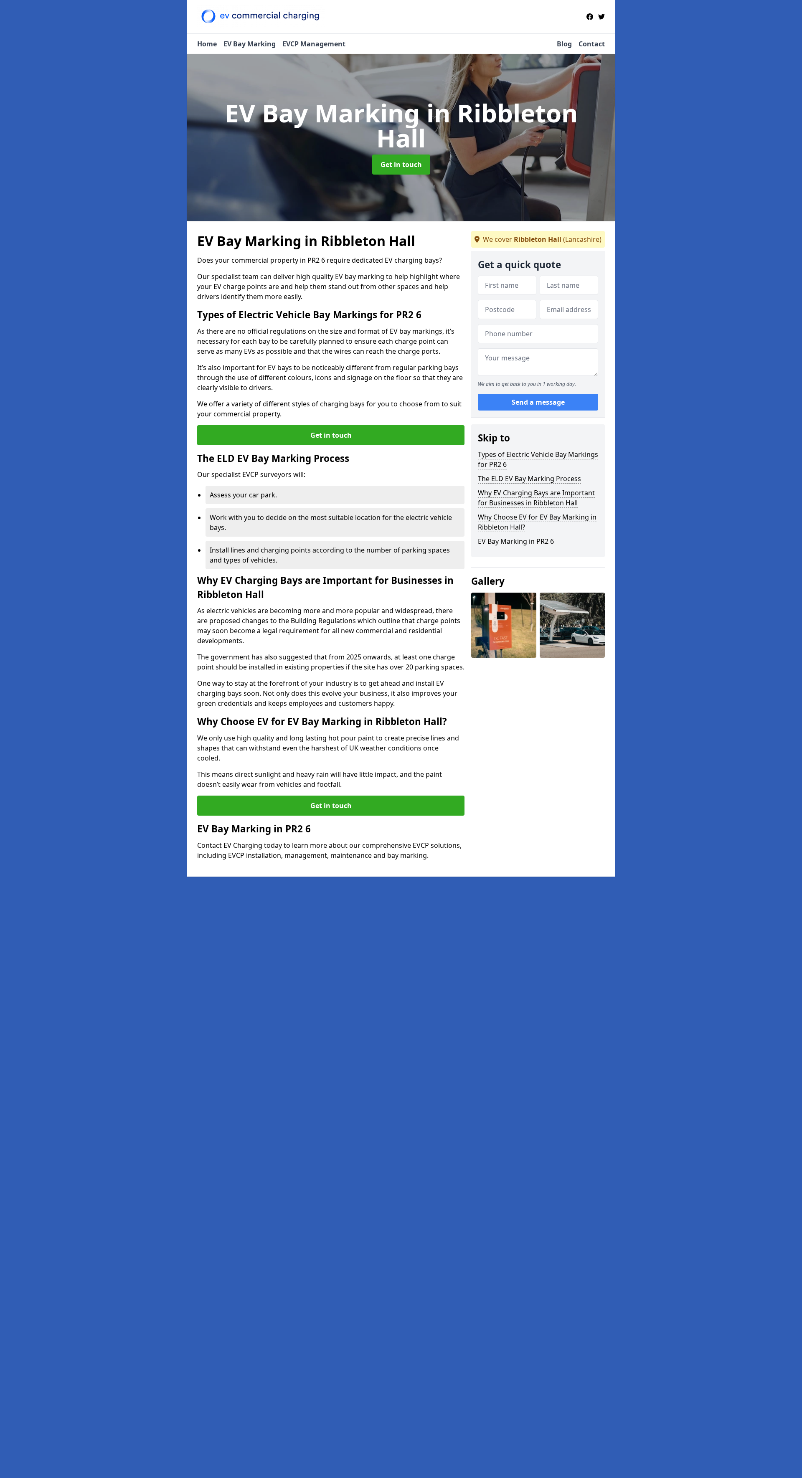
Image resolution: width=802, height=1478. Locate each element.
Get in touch (401, 164)
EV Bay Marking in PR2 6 (516, 541)
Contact (592, 43)
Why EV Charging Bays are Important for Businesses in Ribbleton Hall (536, 497)
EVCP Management (313, 43)
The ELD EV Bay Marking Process (529, 478)
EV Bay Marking (249, 43)
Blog (564, 43)
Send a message (538, 402)
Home (207, 43)
